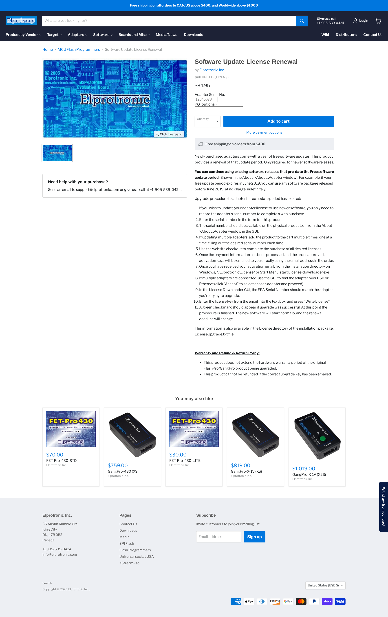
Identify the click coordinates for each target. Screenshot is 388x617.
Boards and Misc (133, 35)
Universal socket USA (136, 557)
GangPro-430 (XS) (123, 471)
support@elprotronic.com (97, 189)
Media (124, 537)
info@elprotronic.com (59, 555)
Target (53, 35)
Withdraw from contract (383, 507)
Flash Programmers (135, 550)
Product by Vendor (22, 35)
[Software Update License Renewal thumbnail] (57, 153)
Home (47, 50)
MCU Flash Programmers (79, 50)
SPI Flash (126, 544)
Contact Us (372, 35)
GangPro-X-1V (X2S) (309, 474)
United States (323, 585)
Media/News (166, 35)
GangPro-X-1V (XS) (246, 471)
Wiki (325, 35)
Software (101, 35)
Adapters (76, 35)
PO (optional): (206, 104)
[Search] (302, 21)
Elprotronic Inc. (212, 70)
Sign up (254, 536)
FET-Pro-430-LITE (185, 460)
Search (47, 583)
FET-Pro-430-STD (61, 460)
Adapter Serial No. (210, 95)
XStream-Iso (129, 563)
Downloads (193, 35)
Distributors (346, 35)
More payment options (264, 132)
